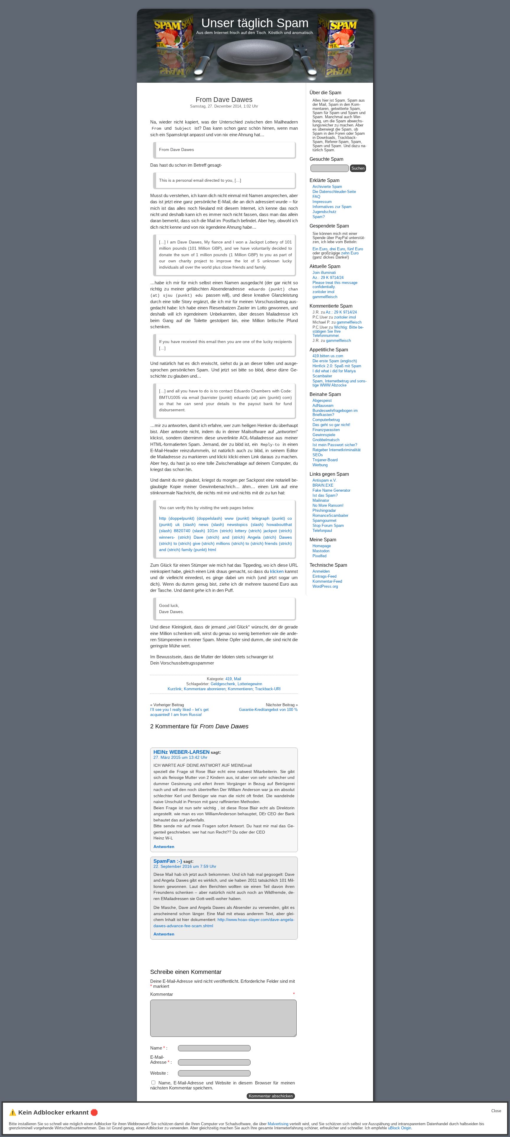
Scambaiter (322, 376)
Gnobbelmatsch (326, 440)
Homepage (322, 546)
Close (496, 1111)
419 (228, 679)
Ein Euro (320, 249)
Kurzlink (175, 689)
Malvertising (278, 1124)
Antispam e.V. (325, 480)
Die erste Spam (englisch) (335, 361)
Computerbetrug (326, 420)
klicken (277, 571)
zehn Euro (350, 253)
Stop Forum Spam (328, 526)
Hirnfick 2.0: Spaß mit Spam (337, 366)
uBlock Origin (399, 1128)
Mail (237, 679)
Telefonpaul (322, 531)
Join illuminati (324, 273)
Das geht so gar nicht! (331, 425)
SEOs (318, 455)
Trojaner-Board (325, 460)
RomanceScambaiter (330, 516)
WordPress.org (325, 586)
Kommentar (222, 994)
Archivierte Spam (327, 187)
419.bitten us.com (328, 356)
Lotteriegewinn (250, 684)
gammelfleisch (325, 297)
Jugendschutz (324, 212)
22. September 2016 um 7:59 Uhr (184, 866)
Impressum (322, 202)
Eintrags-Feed (324, 576)
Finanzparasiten (326, 430)
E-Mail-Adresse (159, 1060)
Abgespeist (322, 401)
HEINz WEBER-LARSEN (181, 752)
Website (158, 1073)
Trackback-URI (268, 689)
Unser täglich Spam (255, 23)
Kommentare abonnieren (204, 689)
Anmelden (321, 571)
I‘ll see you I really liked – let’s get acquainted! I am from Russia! (179, 712)
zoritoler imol (323, 292)
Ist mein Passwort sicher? (335, 445)
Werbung (320, 465)
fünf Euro (355, 249)
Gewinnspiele (324, 435)
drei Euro (337, 249)
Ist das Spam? (325, 495)
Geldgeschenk (223, 684)
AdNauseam (323, 406)
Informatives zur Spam (332, 207)
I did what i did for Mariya (334, 371)
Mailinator (321, 500)
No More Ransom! (328, 505)
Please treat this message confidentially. (335, 285)
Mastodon (321, 551)
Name (157, 1047)
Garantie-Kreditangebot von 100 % (268, 709)
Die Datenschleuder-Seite (334, 192)
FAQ (316, 197)
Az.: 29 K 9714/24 (328, 278)
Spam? (319, 217)
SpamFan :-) (167, 861)
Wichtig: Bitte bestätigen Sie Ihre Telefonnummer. (338, 331)
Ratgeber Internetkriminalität (337, 450)
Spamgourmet (324, 521)
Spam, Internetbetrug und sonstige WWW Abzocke (340, 383)
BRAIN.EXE (323, 485)
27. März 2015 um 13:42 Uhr (180, 757)
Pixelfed (319, 556)
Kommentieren (240, 689)
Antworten (163, 846)
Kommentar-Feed (327, 581)
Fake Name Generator (331, 490)
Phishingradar (324, 511)
